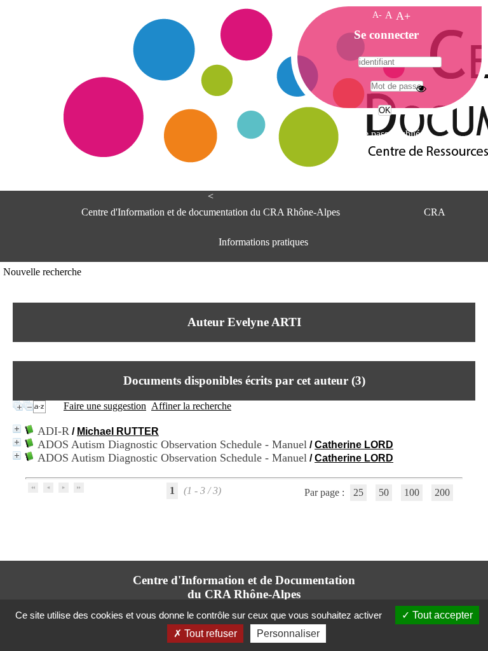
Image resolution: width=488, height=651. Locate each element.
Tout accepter (441, 615)
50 (384, 492)
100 (411, 492)
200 (442, 492)
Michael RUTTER (118, 431)
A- (377, 15)
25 (358, 492)
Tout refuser (209, 633)
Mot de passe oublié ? (383, 133)
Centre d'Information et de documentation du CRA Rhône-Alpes (210, 212)
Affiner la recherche (191, 406)
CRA (434, 212)
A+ (403, 16)
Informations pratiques (263, 241)
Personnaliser (288, 633)
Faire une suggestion (105, 406)
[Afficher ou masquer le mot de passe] (421, 88)
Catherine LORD (354, 444)
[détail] (17, 429)
